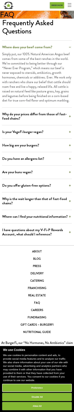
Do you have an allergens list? (23, 159)
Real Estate (37, 295)
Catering (37, 281)
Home (8, 5)
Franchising (37, 288)
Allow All (37, 406)
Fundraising (37, 317)
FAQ (37, 303)
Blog (37, 259)
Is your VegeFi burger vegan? (22, 132)
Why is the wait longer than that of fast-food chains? (34, 201)
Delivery (37, 273)
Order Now (57, 5)
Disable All (37, 397)
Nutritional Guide (37, 332)
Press (37, 266)
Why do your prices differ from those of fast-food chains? (34, 116)
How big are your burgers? (20, 145)
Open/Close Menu (69, 5)
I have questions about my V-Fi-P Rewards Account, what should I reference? (32, 232)
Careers (37, 310)
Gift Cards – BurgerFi (37, 325)
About (37, 251)
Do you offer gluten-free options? (26, 185)
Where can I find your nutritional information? (35, 216)
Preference (37, 388)
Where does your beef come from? (27, 47)
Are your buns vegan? (17, 172)
